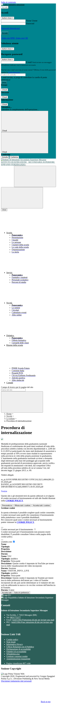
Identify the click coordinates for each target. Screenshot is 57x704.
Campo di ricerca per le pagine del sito (17, 387)
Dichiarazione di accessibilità (18, 649)
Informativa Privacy (14, 644)
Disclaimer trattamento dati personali (16, 681)
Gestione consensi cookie (17, 656)
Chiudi (4, 90)
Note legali (11, 642)
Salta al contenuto (8, 2)
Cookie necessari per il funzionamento (17, 529)
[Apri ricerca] (35, 176)
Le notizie (10, 418)
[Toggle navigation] (22, 197)
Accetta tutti (41, 505)
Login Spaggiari (14, 72)
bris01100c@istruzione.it (33, 620)
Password (30, 23)
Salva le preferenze (21, 593)
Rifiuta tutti (22, 505)
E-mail (29, 62)
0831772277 (15, 617)
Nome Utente (31, 21)
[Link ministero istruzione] (13, 4)
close (4, 210)
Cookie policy (12, 639)
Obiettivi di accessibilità (16, 651)
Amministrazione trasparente (18, 659)
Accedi (4, 7)
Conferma (14, 157)
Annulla (5, 157)
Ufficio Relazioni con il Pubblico (20, 647)
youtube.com (6, 542)
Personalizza (7, 505)
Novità (9, 416)
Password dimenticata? (10, 28)
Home (9, 414)
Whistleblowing (13, 654)
